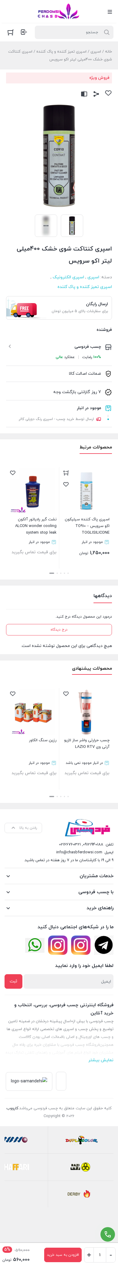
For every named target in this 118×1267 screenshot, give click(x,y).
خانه (108, 51)
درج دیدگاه (59, 629)
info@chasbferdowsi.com (79, 852)
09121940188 (93, 844)
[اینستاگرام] (80, 945)
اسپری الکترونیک (68, 277)
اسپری (95, 51)
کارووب (12, 1108)
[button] (68, 573)
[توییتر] (34, 945)
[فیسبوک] (103, 945)
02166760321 (70, 844)
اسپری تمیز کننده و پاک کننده (61, 51)
